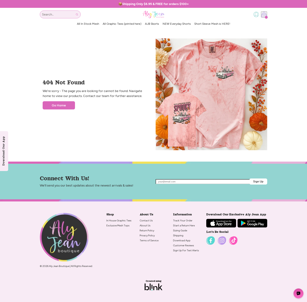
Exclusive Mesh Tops (118, 225)
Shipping (178, 235)
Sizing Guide (180, 230)
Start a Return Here (184, 225)
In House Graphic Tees (118, 220)
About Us (145, 225)
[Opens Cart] (264, 14)
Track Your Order (182, 220)
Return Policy (147, 230)
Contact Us (146, 220)
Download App (181, 240)
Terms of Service (149, 240)
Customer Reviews (183, 245)
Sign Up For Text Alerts (186, 250)
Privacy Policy (147, 235)
